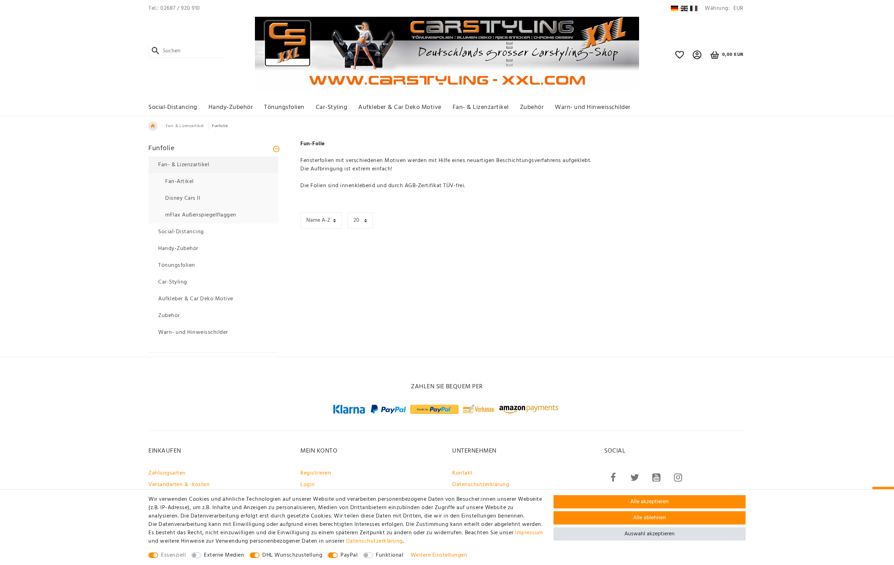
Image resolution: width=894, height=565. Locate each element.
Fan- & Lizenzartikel (481, 107)
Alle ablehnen (649, 517)
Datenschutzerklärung (480, 484)
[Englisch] (684, 8)
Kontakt (462, 473)
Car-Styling (331, 107)
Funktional (389, 555)
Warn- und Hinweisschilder (593, 107)
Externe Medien (224, 555)
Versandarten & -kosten (179, 484)
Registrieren (315, 473)
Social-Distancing (172, 107)
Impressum (529, 532)
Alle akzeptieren (649, 501)
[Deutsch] (674, 8)
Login (307, 484)
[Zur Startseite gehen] (152, 126)
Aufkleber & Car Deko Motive (399, 107)
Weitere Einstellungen (439, 555)
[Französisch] (693, 8)
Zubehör (532, 107)
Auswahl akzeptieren (649, 533)
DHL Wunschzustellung (292, 555)
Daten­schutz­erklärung (374, 541)
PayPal (349, 555)
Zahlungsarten (167, 473)
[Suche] (155, 51)
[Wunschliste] (680, 58)
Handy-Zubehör (230, 107)
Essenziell (173, 555)
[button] (697, 58)
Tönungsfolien (284, 107)
